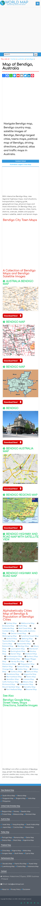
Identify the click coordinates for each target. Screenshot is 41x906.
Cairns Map (7, 644)
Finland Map (6, 814)
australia (21, 59)
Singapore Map (7, 798)
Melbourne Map (27, 623)
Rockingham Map (18, 651)
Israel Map (6, 824)
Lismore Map (28, 679)
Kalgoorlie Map (29, 674)
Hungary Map (7, 853)
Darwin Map (16, 654)
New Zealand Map (7, 790)
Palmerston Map (26, 684)
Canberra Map (8, 631)
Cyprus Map (29, 853)
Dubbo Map (22, 669)
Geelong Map (27, 639)
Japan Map (6, 827)
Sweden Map (25, 811)
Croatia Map (21, 866)
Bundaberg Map (13, 659)
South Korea (18, 853)
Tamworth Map (23, 667)
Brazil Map (17, 840)
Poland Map (29, 827)
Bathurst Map (32, 672)
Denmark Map (30, 814)
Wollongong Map (9, 636)
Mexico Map (21, 795)
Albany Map (28, 682)
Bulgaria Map (21, 798)
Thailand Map (6, 845)
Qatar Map (30, 837)
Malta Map (27, 850)
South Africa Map (8, 795)
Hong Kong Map (18, 824)
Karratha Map (29, 687)
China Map (6, 850)
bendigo (29, 59)
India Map (31, 798)
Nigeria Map (16, 850)
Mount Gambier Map (11, 687)
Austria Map (5, 819)
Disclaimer (26, 889)
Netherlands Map (7, 858)
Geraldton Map (12, 679)
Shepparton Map (27, 664)
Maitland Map (31, 654)
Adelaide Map (8, 628)
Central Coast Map (18, 633)
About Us (5, 889)
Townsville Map (8, 641)
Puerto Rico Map (20, 863)
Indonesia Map (33, 866)
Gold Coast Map (25, 628)
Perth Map (23, 626)
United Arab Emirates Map (10, 806)
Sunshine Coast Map (29, 636)
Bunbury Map (32, 656)
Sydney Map (11, 623)
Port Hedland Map (14, 689)
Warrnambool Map (14, 677)
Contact (4, 871)
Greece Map (6, 840)
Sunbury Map (16, 672)
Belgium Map (7, 811)
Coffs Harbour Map (10, 682)
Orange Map (7, 669)
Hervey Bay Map (17, 661)
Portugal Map (7, 837)
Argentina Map (28, 840)
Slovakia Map (7, 863)
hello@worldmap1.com (16, 884)
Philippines (6, 801)
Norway (16, 811)
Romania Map (19, 837)
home (13, 59)
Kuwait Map (33, 863)
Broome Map (31, 689)
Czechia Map (18, 827)
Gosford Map (11, 639)
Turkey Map (5, 832)
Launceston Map (18, 649)
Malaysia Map (18, 814)
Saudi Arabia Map (32, 824)
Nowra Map (31, 677)
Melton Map (7, 667)
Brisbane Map (8, 626)
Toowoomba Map (23, 644)
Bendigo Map (23, 646)
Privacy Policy (16, 889)
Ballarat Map (7, 646)
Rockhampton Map (14, 656)
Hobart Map (25, 641)
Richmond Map (8, 684)
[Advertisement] (20, 29)
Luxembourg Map (8, 866)
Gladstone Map (12, 674)
